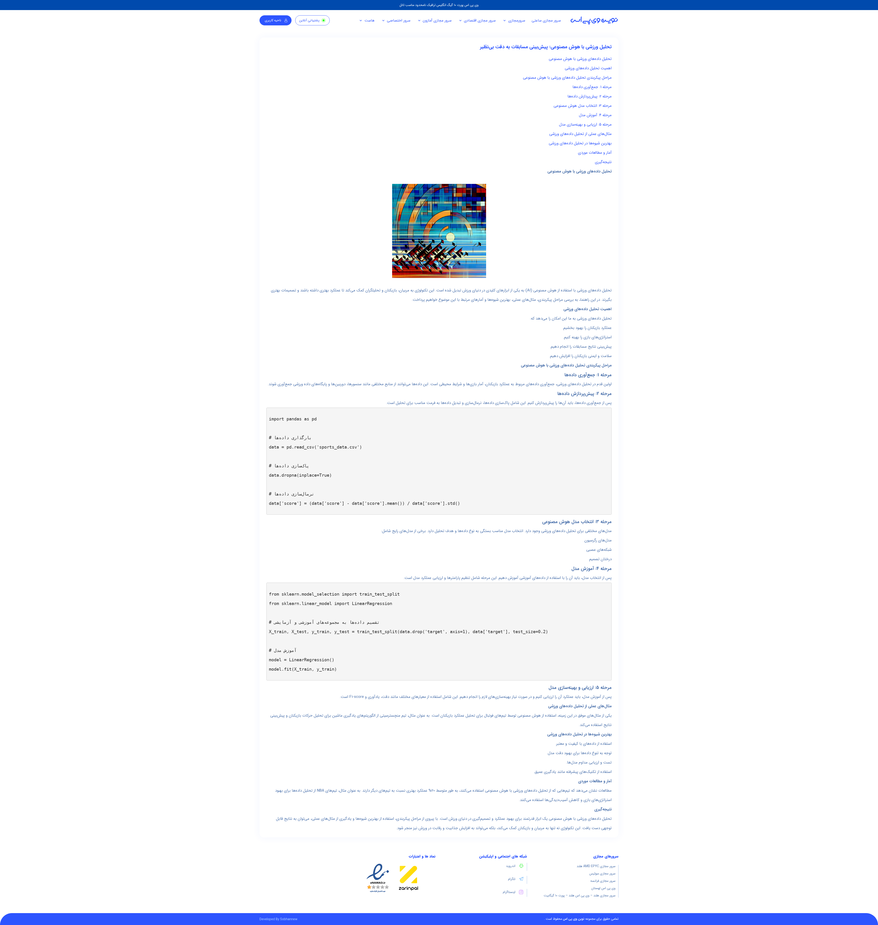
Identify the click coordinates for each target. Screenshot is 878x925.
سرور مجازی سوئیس (602, 873)
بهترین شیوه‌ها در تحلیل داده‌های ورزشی (580, 143)
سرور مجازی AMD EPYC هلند (596, 866)
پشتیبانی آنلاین (309, 20)
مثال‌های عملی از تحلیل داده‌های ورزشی (580, 134)
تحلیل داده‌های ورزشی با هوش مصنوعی (580, 59)
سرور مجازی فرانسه (603, 880)
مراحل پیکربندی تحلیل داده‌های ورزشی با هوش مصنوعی (567, 78)
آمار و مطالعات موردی (595, 153)
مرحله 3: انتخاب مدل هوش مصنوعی (583, 106)
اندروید (510, 866)
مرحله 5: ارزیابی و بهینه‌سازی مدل (585, 124)
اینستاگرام (509, 892)
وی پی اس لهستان (603, 888)
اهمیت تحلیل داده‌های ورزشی (588, 68)
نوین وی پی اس (573, 918)
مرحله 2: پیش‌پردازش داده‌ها (589, 96)
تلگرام (511, 879)
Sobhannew (288, 919)
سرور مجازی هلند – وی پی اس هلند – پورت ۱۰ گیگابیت (580, 895)
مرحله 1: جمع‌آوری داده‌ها (592, 87)
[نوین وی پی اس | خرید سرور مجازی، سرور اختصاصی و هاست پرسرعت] (594, 20)
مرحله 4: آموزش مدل (595, 115)
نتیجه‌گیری (603, 162)
